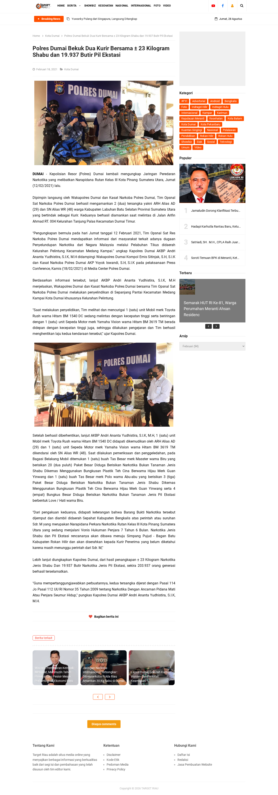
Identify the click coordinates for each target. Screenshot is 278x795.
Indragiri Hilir (199, 107)
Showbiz (186, 141)
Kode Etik (113, 759)
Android (215, 101)
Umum (185, 147)
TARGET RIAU (149, 788)
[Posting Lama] (110, 697)
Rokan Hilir (206, 136)
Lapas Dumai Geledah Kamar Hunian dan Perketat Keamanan (150, 676)
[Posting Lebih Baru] (98, 697)
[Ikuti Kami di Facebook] (222, 5)
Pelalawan (229, 130)
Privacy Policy (116, 769)
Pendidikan (188, 136)
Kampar (207, 112)
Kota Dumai (71, 69)
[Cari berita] (242, 5)
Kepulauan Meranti (192, 118)
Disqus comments (104, 724)
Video (197, 147)
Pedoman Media (118, 764)
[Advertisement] (212, 59)
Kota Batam (235, 118)
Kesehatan (216, 118)
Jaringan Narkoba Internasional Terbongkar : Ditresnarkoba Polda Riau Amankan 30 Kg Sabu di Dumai (103, 674)
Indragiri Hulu (220, 107)
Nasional (212, 130)
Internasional (189, 112)
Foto (184, 107)
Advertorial (198, 101)
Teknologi (226, 141)
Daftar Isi (183, 754)
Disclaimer (114, 754)
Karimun (222, 112)
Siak (199, 141)
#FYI (184, 101)
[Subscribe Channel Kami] (213, 5)
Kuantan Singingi (191, 130)
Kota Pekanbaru (210, 124)
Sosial (211, 141)
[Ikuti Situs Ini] (232, 5)
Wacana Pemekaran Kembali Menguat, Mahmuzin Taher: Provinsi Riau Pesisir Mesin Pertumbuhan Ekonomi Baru (54, 674)
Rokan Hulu (225, 136)
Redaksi (182, 759)
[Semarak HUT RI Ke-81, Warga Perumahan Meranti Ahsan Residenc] (187, 286)
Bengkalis (231, 101)
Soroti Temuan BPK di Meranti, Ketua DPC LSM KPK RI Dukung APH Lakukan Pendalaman (127, 18)
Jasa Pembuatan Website (194, 764)
